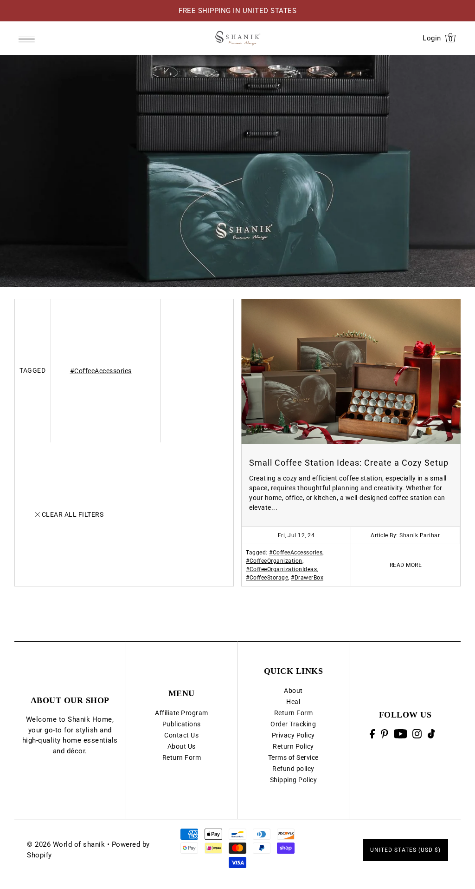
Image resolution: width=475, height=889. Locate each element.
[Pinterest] (384, 733)
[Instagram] (417, 733)
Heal (293, 701)
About (293, 690)
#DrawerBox (307, 577)
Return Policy (293, 746)
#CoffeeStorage (267, 577)
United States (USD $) (405, 850)
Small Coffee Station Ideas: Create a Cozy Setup (349, 463)
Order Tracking (293, 724)
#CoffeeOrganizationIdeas (281, 569)
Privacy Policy (293, 735)
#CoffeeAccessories (101, 371)
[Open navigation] (29, 38)
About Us (181, 746)
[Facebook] (372, 733)
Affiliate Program (181, 713)
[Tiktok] (431, 733)
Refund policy (293, 768)
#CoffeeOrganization (274, 561)
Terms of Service (293, 757)
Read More (406, 565)
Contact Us (181, 735)
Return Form (181, 757)
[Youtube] (400, 733)
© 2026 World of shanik (66, 844)
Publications (181, 724)
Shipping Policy (293, 780)
